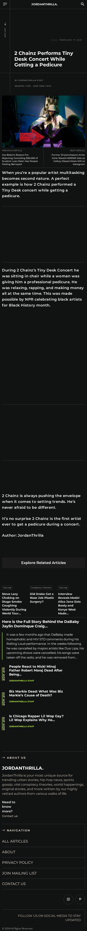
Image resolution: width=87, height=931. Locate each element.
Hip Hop (5, 33)
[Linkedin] (35, 551)
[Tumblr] (54, 551)
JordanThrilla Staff (31, 80)
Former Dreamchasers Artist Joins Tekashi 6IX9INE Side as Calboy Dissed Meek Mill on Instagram (68, 159)
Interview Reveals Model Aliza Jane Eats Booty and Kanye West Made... (69, 603)
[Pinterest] (25, 551)
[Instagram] (68, 899)
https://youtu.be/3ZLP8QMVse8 (22, 318)
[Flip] (73, 551)
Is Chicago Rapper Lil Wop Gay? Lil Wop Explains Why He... (36, 718)
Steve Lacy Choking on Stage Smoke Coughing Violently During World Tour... (14, 603)
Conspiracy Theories (41, 588)
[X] (16, 551)
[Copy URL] (82, 551)
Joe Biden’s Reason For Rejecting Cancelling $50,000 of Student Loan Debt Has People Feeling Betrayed (20, 159)
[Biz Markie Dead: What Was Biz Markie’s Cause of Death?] (76, 699)
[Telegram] (63, 551)
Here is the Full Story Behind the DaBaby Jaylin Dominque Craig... (40, 623)
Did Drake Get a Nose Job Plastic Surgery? (42, 597)
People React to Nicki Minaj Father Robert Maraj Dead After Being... (36, 670)
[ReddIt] (44, 551)
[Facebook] (6, 551)
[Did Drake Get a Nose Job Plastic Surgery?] (43, 576)
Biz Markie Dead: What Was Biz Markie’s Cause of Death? (36, 693)
